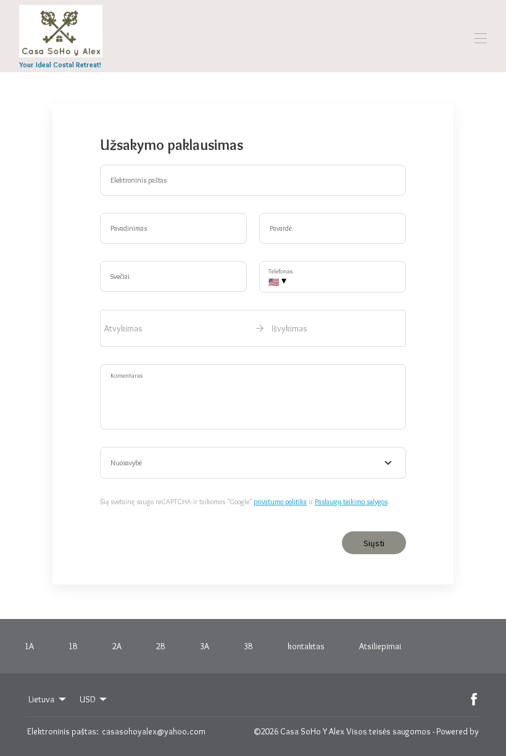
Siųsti (373, 543)
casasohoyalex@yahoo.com (153, 731)
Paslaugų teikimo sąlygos (351, 501)
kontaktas (306, 646)
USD (88, 699)
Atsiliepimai (380, 646)
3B (248, 646)
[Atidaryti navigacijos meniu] (481, 38)
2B (160, 646)
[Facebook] (474, 699)
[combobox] (253, 463)
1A (29, 646)
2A (117, 646)
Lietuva (41, 699)
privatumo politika (280, 501)
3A (204, 646)
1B (73, 646)
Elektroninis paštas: (63, 731)
